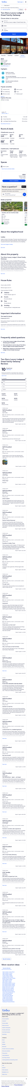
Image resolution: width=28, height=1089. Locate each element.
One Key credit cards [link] (6, 1029)
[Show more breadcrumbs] (2, 5)
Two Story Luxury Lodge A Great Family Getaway (15, 22)
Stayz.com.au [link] (4, 1074)
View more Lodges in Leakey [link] (7, 244)
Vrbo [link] (3, 1065)
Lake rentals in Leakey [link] (6, 981)
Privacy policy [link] (4, 1053)
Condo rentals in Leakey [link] (7, 975)
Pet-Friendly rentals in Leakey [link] (8, 984)
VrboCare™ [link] (4, 1021)
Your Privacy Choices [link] (6, 1057)
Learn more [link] (4, 376)
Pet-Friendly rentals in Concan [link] (8, 983)
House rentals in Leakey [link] (7, 979)
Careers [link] (3, 1042)
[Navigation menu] (25, 2)
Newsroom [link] (4, 1046)
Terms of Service (5, 1086)
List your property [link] (5, 1018)
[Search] (24, 194)
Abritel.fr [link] (3, 1067)
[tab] (7, 968)
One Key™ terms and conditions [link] (8, 1048)
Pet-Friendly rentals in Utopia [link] (8, 985)
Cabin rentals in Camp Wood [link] (8, 972)
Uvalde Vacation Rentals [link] (7, 998)
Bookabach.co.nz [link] (5, 1072)
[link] (25, 9)
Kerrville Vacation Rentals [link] (7, 995)
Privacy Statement (18, 1084)
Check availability (14, 180)
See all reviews (6, 959)
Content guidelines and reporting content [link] (10, 1059)
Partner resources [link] (5, 1025)
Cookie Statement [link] (5, 1055)
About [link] (3, 1039)
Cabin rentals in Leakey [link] (7, 974)
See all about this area (5, 123)
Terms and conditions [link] (6, 1051)
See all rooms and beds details (8, 168)
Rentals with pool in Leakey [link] (8, 988)
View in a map (4, 113)
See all (2, 96)
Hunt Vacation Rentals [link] (7, 994)
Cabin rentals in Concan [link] (7, 973)
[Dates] (14, 25)
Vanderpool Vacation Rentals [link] (8, 1001)
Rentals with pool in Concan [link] (8, 986)
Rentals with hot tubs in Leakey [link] (8, 978)
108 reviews (8, 369)
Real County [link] (6, 5)
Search (14, 34)
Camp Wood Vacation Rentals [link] (8, 991)
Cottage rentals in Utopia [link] (7, 977)
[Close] (26, 1078)
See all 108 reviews (5, 65)
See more (3, 247)
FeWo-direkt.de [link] (5, 1069)
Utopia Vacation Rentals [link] (7, 996)
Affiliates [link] (3, 1044)
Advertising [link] (4, 1034)
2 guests (6, 30)
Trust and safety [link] (5, 1023)
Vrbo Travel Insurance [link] (6, 1032)
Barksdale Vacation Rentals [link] (8, 990)
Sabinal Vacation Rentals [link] (7, 1000)
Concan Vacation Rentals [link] (7, 993)
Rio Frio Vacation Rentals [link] (7, 999)
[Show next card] (26, 46)
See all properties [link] (6, 9)
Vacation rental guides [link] (6, 1027)
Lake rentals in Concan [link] (7, 980)
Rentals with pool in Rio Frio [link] (8, 989)
